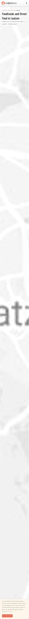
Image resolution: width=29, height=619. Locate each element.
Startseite (4, 10)
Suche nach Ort (11, 10)
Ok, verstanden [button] (7, 616)
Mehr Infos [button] (9, 611)
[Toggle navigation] (26, 3)
